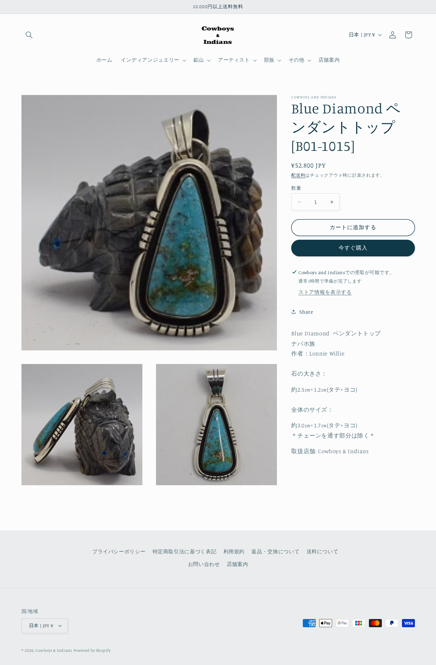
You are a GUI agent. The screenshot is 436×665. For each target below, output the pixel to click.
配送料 (298, 175)
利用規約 (234, 551)
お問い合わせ (204, 564)
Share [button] (306, 311)
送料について (323, 551)
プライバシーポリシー (118, 551)
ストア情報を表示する (325, 292)
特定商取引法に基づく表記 (185, 551)
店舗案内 (237, 564)
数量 (296, 188)
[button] (29, 35)
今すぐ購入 (353, 247)
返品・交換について (275, 551)
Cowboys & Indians (53, 650)
